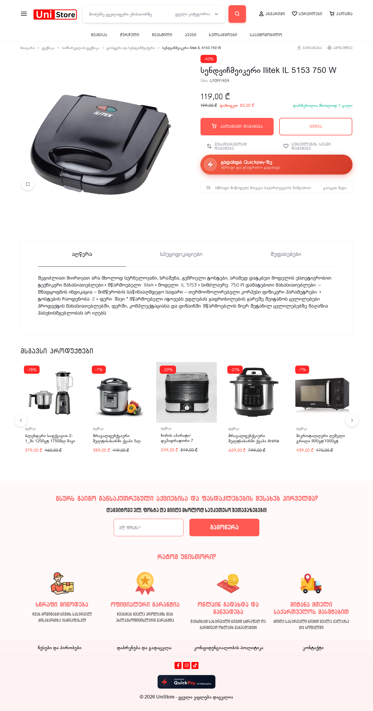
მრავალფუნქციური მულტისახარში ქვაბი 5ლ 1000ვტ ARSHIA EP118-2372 (117, 443)
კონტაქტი (313, 647)
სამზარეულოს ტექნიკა (80, 48)
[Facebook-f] (178, 665)
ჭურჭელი (129, 35)
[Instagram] (186, 665)
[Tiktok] (194, 665)
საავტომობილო (266, 35)
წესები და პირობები (60, 647)
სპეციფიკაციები (181, 254)
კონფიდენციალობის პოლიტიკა (228, 647)
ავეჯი (190, 35)
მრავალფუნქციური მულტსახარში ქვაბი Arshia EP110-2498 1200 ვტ (253, 441)
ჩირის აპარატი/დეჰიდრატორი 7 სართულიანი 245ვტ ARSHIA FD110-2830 (180, 443)
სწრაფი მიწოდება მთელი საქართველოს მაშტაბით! (263, 188)
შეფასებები (285, 254)
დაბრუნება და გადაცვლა (144, 647)
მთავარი (27, 48)
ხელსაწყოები (223, 35)
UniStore (165, 697)
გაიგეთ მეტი (335, 188)
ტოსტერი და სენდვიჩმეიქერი (131, 48)
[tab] (82, 254)
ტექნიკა (99, 35)
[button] (234, 146)
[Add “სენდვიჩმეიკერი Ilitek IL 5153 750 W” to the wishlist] (315, 146)
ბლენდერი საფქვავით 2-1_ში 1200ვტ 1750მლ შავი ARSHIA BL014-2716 (50, 441)
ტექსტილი (162, 35)
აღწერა (82, 254)
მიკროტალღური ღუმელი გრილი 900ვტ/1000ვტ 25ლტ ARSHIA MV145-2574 (320, 443)
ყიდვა (315, 126)
